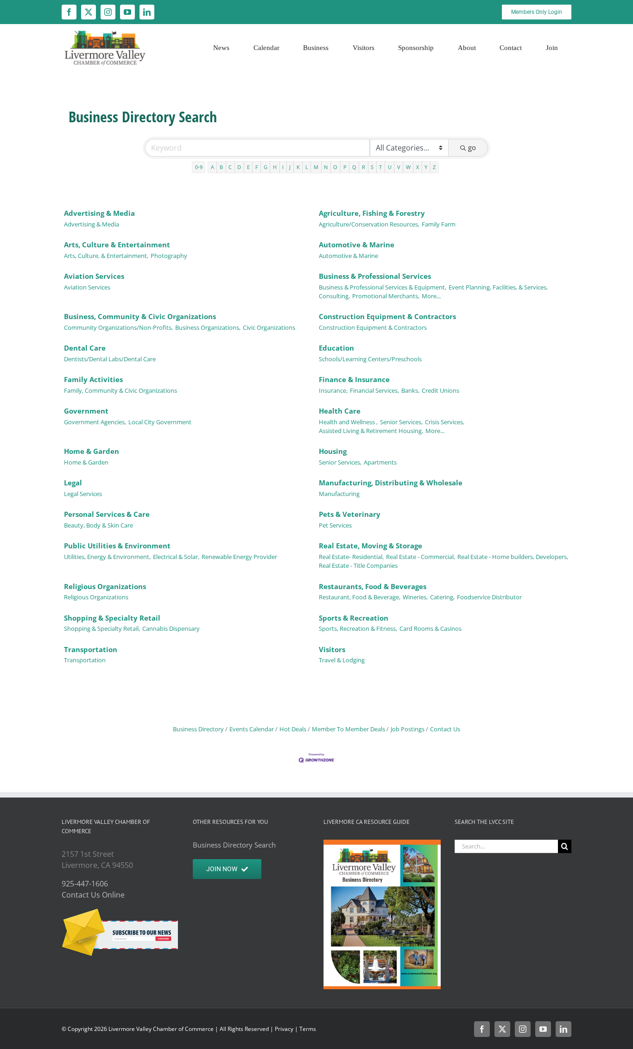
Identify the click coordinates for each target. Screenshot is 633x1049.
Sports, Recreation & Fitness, (358, 628)
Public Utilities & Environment (117, 545)
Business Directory (198, 729)
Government (86, 410)
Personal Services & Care (107, 514)
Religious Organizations (105, 586)
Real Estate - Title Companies (358, 565)
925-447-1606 (85, 884)
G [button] (265, 166)
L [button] (306, 166)
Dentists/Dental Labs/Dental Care (110, 359)
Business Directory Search (234, 844)
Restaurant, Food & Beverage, (359, 597)
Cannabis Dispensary (171, 628)
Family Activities (93, 379)
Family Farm (439, 224)
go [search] (472, 147)
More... (431, 296)
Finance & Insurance (354, 379)
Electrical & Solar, (176, 557)
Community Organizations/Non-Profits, (118, 327)
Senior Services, (401, 422)
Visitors (332, 649)
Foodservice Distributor (489, 597)
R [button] (363, 166)
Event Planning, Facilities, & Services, (498, 287)
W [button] (408, 166)
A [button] (212, 166)
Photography (169, 255)
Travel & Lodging (342, 660)
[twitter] (88, 12)
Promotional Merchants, (385, 296)
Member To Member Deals (348, 729)
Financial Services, (374, 390)
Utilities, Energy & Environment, (107, 557)
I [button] (283, 166)
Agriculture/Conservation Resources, (369, 224)
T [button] (380, 166)
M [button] (316, 166)
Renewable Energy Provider (239, 557)
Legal (73, 482)
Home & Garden (91, 451)
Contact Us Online (93, 895)
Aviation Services (94, 276)
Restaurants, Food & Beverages (372, 586)
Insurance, (333, 390)
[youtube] (127, 12)
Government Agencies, (95, 422)
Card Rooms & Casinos (430, 628)
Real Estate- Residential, (351, 557)
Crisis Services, (444, 422)
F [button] (256, 166)
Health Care (340, 410)
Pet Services (335, 525)
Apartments (380, 462)
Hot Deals (292, 729)
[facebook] (69, 12)
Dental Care (85, 347)
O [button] (335, 166)
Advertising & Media (99, 213)
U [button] (390, 166)
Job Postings (407, 729)
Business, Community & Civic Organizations (140, 316)
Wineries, (415, 597)
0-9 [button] (199, 166)
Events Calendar (251, 729)
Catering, (442, 597)
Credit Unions (440, 390)
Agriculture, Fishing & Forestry (372, 213)
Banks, (410, 390)
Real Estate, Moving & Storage (370, 545)
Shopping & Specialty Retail (112, 617)
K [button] (298, 166)
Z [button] (434, 166)
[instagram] (108, 12)
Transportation (90, 649)
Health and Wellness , (348, 422)
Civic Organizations (269, 327)
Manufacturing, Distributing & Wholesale (390, 482)
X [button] (417, 166)
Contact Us (445, 729)
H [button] (275, 166)
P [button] (345, 166)
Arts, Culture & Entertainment (117, 244)
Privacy (284, 1029)
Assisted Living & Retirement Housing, (371, 431)
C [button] (230, 166)
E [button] (248, 166)
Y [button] (425, 166)
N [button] (326, 166)
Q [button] (354, 166)
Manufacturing (339, 494)
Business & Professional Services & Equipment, (382, 287)
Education (336, 347)
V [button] (398, 166)
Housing (333, 451)
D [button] (239, 166)
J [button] (290, 166)
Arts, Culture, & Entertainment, (106, 255)
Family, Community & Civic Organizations (120, 390)
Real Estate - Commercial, (420, 557)
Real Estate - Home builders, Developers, (512, 557)
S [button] (372, 166)
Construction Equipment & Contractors (387, 316)
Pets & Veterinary (349, 514)
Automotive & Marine (356, 244)
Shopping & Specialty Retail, (102, 628)
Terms (307, 1029)
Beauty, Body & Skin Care (98, 525)
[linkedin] (146, 12)
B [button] (221, 166)
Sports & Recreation (353, 617)
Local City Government (159, 422)
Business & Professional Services (375, 276)
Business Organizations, (208, 327)
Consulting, (334, 296)
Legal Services (83, 494)
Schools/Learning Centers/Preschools (370, 359)
